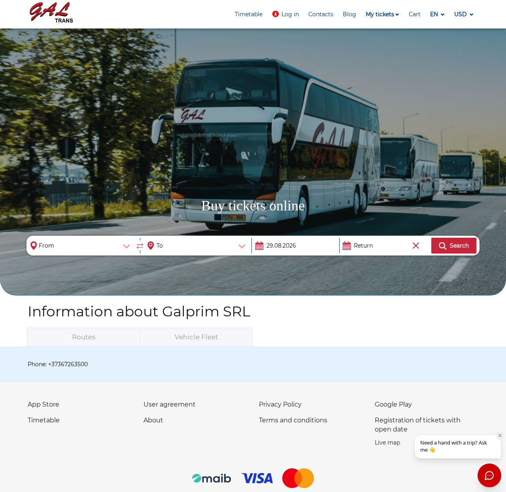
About (153, 420)
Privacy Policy (280, 404)
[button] (285, 14)
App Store (43, 404)
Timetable (44, 420)
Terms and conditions (293, 420)
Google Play (393, 404)
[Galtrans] (51, 13)
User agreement (169, 404)
